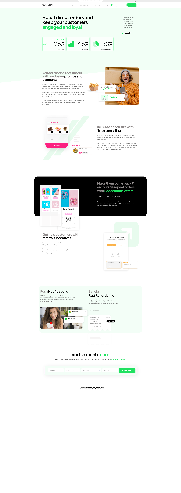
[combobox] (99, 370)
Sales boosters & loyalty (84, 5)
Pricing (106, 5)
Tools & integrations (97, 5)
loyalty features (97, 387)
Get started (122, 5)
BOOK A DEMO (132, 4)
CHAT (114, 5)
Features (74, 5)
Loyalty (128, 33)
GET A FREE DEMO (127, 370)
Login (135, 1)
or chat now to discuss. (118, 359)
